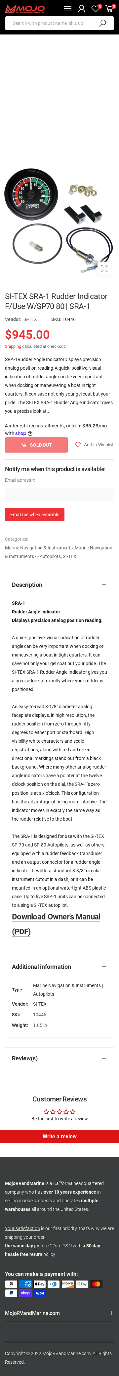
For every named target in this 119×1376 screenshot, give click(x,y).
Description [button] (27, 584)
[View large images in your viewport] (104, 268)
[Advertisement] (59, 97)
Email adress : (20, 480)
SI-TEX (30, 319)
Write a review (60, 1136)
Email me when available (34, 514)
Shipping (13, 346)
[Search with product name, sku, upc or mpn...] (102, 23)
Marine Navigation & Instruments (39, 547)
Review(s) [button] (25, 1058)
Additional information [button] (41, 966)
